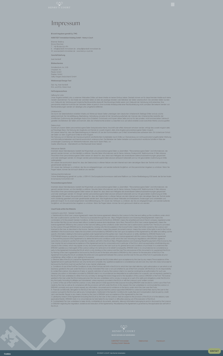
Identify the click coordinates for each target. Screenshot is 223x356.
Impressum (160, 341)
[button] (172, 4)
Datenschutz (143, 341)
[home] (59, 5)
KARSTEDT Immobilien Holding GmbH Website (121, 342)
